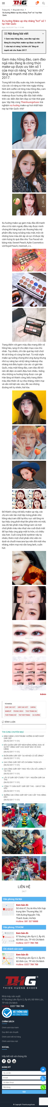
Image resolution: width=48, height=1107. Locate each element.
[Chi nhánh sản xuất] (8, 959)
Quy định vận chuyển (10, 1032)
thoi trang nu (31, 711)
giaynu (33, 707)
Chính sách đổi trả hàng (11, 1037)
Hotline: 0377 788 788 (27, 943)
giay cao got (10, 707)
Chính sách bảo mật (10, 1041)
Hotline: (13, 1006)
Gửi (24, 1092)
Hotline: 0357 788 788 (27, 964)
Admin (43, 694)
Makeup (8, 711)
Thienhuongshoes (30, 102)
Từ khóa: (8, 704)
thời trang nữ (10, 715)
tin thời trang (24, 715)
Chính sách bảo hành (10, 1028)
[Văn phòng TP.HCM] (8, 937)
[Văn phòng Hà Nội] (8, 909)
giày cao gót (23, 707)
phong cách (18, 711)
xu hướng (15, 105)
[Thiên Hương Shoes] (20, 3)
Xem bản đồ (22, 905)
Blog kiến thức (18, 10)
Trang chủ (6, 10)
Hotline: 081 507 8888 (27, 921)
